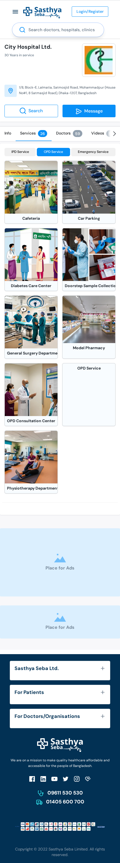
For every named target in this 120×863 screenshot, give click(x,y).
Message (92, 111)
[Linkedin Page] (43, 778)
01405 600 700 (65, 801)
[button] (15, 11)
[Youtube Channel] (54, 778)
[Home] (42, 12)
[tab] (8, 133)
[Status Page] (88, 778)
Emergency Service (93, 152)
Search (35, 111)
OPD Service (53, 152)
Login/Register (90, 11)
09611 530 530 (65, 792)
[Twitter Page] (65, 778)
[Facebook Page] (32, 778)
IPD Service (20, 152)
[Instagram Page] (76, 778)
